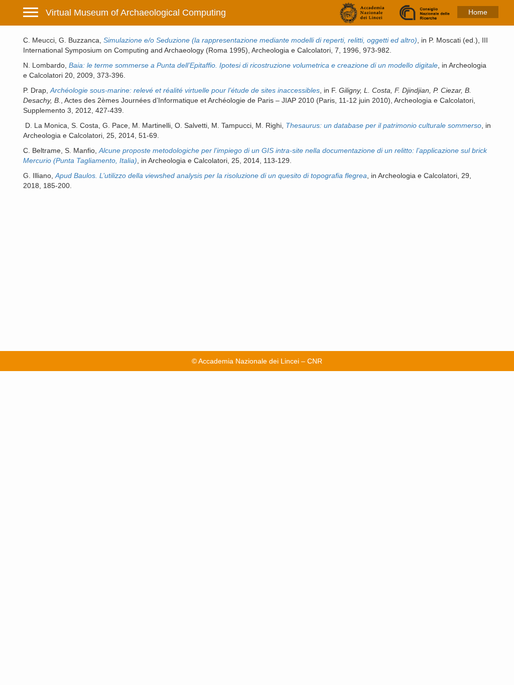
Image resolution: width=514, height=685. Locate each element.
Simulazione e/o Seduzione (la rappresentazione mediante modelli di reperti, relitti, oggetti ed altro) (260, 40)
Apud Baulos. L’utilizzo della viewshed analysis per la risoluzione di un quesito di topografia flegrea (211, 176)
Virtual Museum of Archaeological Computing (136, 13)
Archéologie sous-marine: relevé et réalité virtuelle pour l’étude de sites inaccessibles (185, 90)
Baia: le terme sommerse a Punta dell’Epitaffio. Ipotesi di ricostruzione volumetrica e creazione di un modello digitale (253, 65)
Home (477, 12)
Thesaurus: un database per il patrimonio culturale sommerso (383, 125)
